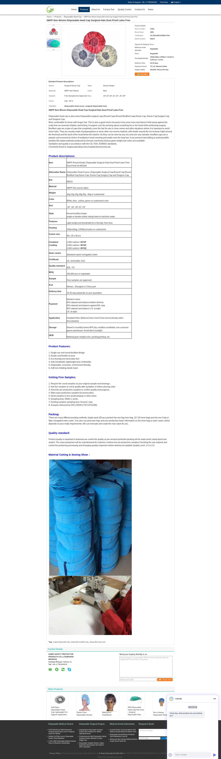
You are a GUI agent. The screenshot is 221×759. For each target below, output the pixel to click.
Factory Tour (108, 9)
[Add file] (170, 755)
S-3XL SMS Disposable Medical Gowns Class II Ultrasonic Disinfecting (62, 742)
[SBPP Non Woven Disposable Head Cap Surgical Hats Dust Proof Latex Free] (53, 32)
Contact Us (140, 9)
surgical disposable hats (61, 642)
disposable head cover (98, 642)
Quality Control (124, 9)
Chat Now (164, 2)
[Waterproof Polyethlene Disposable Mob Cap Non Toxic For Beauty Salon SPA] (110, 702)
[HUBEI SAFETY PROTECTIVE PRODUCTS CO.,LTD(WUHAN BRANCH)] (55, 9)
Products (84, 9)
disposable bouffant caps (80, 642)
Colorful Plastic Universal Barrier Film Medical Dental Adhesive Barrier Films (123, 731)
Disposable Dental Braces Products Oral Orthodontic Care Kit (122, 735)
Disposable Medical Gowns (60, 724)
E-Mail (101, 753)
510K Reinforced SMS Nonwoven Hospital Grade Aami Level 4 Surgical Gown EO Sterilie (61, 731)
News (150, 9)
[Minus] (214, 698)
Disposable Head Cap (73, 17)
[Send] (215, 755)
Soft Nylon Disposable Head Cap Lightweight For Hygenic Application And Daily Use (59, 712)
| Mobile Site (118, 753)
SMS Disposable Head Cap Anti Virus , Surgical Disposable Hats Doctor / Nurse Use (136, 712)
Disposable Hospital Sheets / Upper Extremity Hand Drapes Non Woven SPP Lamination (91, 745)
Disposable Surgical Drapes (92, 724)
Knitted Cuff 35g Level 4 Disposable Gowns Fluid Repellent (60, 737)
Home (74, 9)
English (176, 2)
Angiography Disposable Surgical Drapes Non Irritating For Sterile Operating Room (91, 731)
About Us (95, 9)
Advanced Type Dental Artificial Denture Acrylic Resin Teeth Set (123, 740)
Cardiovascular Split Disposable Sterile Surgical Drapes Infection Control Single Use (92, 738)
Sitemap (109, 753)
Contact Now (166, 680)
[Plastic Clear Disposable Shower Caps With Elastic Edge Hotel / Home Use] (85, 702)
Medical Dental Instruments (122, 724)
